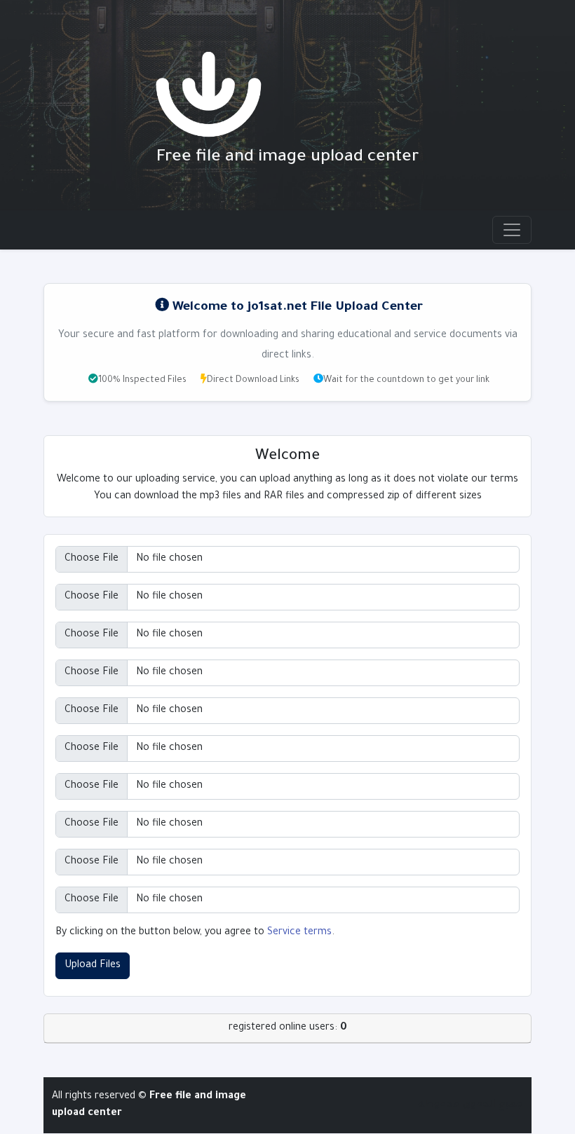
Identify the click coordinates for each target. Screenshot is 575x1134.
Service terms (299, 932)
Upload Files (93, 965)
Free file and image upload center (287, 158)
